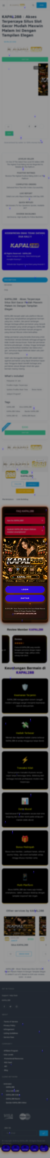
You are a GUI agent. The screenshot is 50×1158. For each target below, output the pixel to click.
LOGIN (25, 589)
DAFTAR (25, 598)
